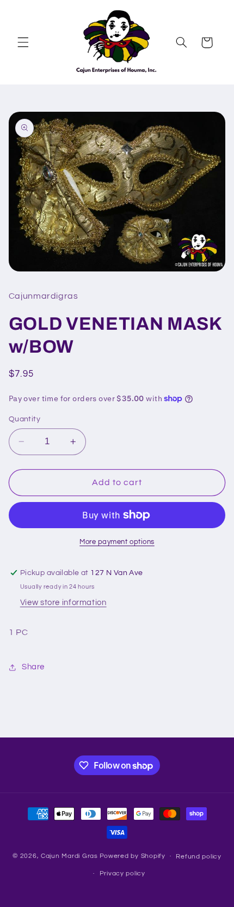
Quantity (24, 419)
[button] (22, 42)
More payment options (117, 542)
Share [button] (33, 667)
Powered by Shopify (132, 856)
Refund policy (198, 857)
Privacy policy (122, 873)
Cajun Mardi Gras (69, 856)
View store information (63, 602)
